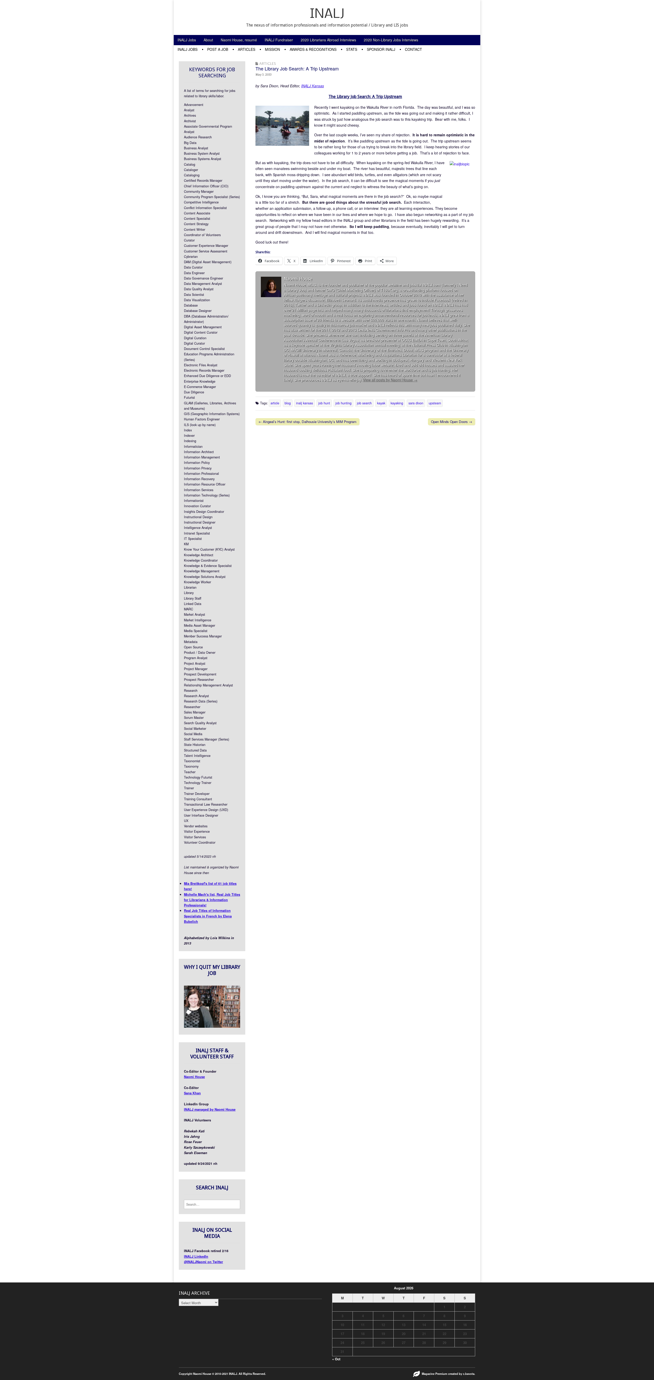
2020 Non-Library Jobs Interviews (391, 39)
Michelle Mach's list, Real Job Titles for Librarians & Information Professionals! (212, 900)
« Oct (336, 1359)
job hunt (324, 403)
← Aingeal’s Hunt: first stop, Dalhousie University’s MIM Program (307, 421)
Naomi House (194, 1076)
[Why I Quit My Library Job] (212, 1026)
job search (364, 403)
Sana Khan (192, 1093)
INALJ (327, 14)
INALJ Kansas (312, 85)
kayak (381, 403)
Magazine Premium (434, 1374)
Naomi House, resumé (239, 39)
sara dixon (415, 403)
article (275, 403)
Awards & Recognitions (313, 49)
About (208, 39)
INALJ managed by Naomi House (210, 1109)
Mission (272, 49)
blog (288, 403)
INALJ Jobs (187, 39)
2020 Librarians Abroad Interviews (328, 39)
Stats (351, 49)
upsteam (435, 403)
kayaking (397, 403)
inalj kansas (304, 403)
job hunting (343, 403)
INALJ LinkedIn (196, 1256)
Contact (413, 49)
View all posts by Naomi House (390, 379)
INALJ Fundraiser (279, 39)
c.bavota (468, 1374)
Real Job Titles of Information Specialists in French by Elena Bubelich (208, 916)
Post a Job (217, 49)
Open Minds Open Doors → (451, 421)
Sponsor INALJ (381, 49)
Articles (246, 49)
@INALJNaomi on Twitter (203, 1262)
